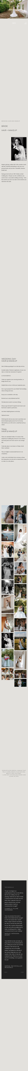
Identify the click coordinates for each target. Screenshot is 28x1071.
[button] (25, 23)
